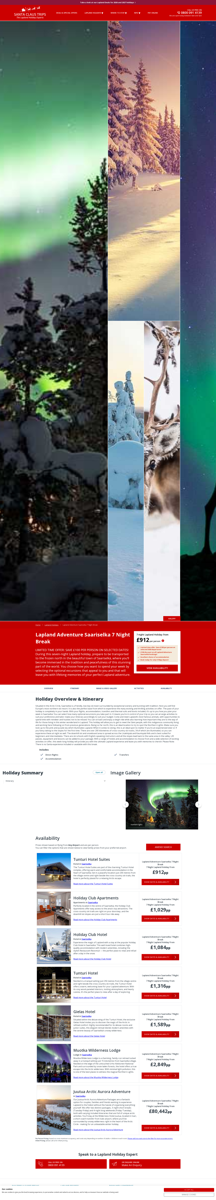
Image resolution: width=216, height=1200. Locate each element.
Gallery (172, 618)
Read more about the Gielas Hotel (89, 1036)
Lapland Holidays (93, 13)
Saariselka (86, 864)
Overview (48, 688)
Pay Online (153, 13)
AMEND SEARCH (163, 847)
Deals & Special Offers (66, 13)
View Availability (157, 668)
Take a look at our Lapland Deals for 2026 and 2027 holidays (107, 2)
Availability (166, 688)
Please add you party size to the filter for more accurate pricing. (150, 1138)
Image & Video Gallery (106, 688)
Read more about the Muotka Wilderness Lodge (95, 1077)
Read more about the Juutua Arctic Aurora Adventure (98, 1129)
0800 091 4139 (56, 1165)
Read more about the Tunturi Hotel (90, 997)
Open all (99, 772)
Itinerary (74, 688)
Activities (139, 688)
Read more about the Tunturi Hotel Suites (93, 883)
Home (38, 625)
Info (136, 13)
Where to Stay (118, 13)
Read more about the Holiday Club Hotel (92, 959)
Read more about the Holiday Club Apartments (95, 919)
